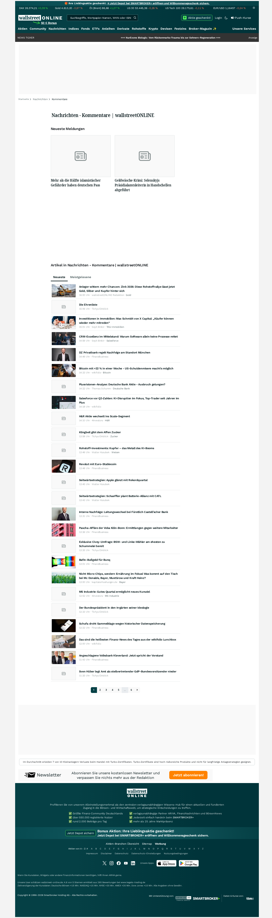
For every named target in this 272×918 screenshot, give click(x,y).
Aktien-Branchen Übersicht (122, 843)
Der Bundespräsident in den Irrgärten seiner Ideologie (114, 607)
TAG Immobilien (115, 327)
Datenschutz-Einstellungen (146, 853)
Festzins (180, 29)
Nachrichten (57, 29)
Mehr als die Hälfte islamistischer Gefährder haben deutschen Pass (76, 182)
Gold (128, 295)
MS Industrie (112, 595)
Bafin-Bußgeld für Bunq (94, 559)
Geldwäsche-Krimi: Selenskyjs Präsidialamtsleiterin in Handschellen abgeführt (143, 185)
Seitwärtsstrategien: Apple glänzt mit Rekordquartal (113, 480)
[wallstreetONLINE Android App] (189, 865)
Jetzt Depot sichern (80, 833)
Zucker (114, 436)
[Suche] (135, 18)
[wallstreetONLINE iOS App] (166, 865)
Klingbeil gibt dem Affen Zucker (100, 432)
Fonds (85, 29)
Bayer (122, 582)
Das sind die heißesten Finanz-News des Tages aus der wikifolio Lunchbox (127, 639)
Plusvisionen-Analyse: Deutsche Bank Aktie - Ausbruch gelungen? (122, 384)
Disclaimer (106, 853)
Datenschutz (121, 853)
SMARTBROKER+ (183, 817)
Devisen (166, 29)
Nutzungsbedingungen (176, 853)
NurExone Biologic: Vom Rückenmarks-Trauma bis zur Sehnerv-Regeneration (153, 37)
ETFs (96, 29)
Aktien (22, 29)
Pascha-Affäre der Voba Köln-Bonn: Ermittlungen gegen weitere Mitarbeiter (128, 527)
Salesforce (112, 340)
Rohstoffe (139, 29)
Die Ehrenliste (88, 304)
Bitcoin (107, 372)
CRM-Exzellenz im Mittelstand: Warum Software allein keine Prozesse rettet (128, 336)
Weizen (115, 452)
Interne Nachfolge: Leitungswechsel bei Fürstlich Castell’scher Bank (123, 512)
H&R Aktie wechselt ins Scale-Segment (104, 416)
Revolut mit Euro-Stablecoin (97, 464)
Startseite (23, 99)
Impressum (92, 853)
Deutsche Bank (121, 388)
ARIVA (112, 875)
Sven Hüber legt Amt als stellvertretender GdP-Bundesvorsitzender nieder (127, 671)
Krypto (153, 29)
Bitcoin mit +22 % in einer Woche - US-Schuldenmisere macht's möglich (126, 368)
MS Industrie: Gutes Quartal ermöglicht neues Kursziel (114, 591)
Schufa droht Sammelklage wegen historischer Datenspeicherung (122, 623)
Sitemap (147, 843)
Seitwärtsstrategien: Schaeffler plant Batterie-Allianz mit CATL (120, 496)
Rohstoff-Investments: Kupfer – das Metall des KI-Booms (116, 448)
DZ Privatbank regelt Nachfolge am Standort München (114, 352)
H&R (107, 420)
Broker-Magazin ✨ (203, 29)
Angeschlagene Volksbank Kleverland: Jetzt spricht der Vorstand (121, 655)
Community (38, 29)
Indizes (73, 29)
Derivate (123, 29)
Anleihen (108, 29)
